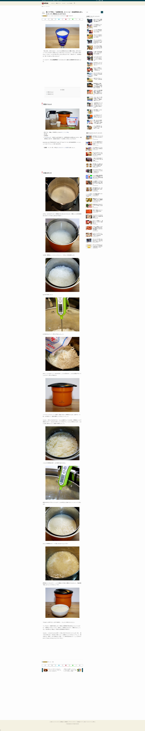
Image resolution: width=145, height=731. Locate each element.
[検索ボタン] (74, 3)
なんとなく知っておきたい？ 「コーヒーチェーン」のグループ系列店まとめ (98, 59)
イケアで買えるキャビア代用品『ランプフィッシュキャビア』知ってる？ (98, 116)
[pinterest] (99, 0)
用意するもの (50, 92)
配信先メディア (80, 721)
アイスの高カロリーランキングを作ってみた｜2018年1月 (98, 25)
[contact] (102, 0)
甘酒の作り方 (50, 94)
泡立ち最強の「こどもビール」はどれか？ (98, 110)
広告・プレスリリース (88, 721)
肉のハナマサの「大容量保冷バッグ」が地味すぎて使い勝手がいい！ (98, 20)
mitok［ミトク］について (55, 721)
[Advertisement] (52, 73)
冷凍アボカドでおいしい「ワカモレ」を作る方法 (98, 79)
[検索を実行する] (102, 12)
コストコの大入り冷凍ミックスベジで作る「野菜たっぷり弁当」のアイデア (98, 48)
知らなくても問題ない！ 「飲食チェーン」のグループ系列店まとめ (98, 69)
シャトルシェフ (47, 137)
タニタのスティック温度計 (63, 147)
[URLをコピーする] (79, 19)
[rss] (101, 0)
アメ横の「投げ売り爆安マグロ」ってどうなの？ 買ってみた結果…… (98, 52)
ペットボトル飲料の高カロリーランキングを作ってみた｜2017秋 (98, 30)
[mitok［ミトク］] (45, 3)
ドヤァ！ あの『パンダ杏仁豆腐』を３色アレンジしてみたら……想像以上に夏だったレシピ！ (98, 99)
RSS (93, 721)
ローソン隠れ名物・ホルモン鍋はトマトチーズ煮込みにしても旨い (98, 127)
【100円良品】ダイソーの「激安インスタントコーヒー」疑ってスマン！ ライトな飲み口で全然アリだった (98, 105)
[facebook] (96, 0)
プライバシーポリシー (72, 721)
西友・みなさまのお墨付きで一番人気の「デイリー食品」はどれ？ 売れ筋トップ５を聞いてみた (98, 122)
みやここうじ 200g (64, 132)
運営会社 (62, 721)
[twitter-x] (98, 0)
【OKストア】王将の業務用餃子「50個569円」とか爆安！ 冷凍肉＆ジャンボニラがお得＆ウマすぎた (98, 92)
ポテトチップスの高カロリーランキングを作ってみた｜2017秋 (98, 36)
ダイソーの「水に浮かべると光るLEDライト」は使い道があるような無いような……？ (98, 42)
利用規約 (66, 721)
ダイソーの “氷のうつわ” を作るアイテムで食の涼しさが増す (98, 74)
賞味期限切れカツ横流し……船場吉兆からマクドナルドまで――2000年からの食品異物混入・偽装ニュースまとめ (98, 85)
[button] (45, 19)
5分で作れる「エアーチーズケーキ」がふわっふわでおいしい (98, 63)
